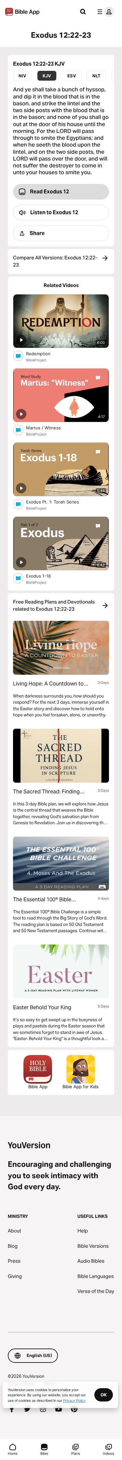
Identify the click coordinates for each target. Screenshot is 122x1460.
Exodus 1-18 (44, 576)
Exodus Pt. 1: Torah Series (58, 501)
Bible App (37, 1086)
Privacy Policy (74, 1400)
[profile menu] (104, 11)
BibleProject (36, 360)
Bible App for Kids (80, 1086)
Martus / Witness (48, 427)
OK (104, 1394)
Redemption (44, 353)
